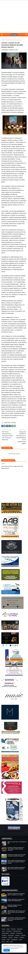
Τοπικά (8, 939)
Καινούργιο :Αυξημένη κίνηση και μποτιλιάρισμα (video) (15, 906)
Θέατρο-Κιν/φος (7, 422)
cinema (20, 939)
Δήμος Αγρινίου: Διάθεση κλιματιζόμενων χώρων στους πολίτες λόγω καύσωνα (16, 868)
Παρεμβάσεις (4, 937)
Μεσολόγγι (23, 935)
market (7, 941)
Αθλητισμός (13, 929)
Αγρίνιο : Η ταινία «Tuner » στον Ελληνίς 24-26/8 (17, 842)
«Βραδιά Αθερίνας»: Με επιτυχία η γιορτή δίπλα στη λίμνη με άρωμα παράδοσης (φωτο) (16, 912)
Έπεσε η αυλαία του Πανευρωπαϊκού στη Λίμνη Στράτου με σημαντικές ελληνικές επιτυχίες (16, 862)
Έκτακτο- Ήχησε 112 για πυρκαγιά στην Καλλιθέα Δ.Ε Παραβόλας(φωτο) (16, 900)
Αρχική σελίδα (4, 39)
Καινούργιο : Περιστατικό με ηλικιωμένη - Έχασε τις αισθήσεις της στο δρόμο (16, 894)
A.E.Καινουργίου (14, 939)
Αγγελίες (3, 929)
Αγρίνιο (8, 929)
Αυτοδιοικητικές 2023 (17, 931)
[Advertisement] (14, 18)
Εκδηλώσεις (12, 933)
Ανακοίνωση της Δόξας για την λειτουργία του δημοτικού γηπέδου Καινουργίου (16, 855)
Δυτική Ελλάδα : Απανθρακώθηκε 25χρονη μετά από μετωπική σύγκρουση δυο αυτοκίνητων (17, 919)
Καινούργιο (17, 935)
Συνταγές (3, 939)
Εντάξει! (6, 950)
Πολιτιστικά (22, 937)
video (11, 941)
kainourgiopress (5, 49)
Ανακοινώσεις (19, 929)
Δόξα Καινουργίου (5, 933)
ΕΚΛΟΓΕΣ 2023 (19, 933)
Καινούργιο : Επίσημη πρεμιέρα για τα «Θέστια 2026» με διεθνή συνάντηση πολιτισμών (16, 849)
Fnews (3, 941)
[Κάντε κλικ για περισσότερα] (14, 526)
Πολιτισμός (10, 39)
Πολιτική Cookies (14, 948)
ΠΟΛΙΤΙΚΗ (10, 937)
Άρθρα (3, 931)
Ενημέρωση (4, 935)
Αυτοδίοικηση (8, 931)
